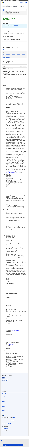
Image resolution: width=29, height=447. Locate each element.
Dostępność (3, 396)
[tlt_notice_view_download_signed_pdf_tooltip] (3, 49)
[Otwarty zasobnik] (3, 23)
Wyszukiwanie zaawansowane (8, 12)
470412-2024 (15, 26)
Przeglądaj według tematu (8, 13)
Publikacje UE (3, 410)
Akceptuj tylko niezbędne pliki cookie (18, 445)
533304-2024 (16, 25)
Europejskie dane (4, 406)
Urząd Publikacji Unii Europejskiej (6, 379)
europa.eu (13, 417)
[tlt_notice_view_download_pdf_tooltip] (3, 54)
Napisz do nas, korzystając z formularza (6, 423)
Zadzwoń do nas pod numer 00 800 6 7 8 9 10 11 (8, 420)
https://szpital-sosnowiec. (9, 171)
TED (2, 16)
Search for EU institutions (5, 428)
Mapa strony (3, 401)
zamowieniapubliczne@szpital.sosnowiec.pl (11, 40)
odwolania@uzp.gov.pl (10, 344)
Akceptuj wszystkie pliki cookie (7, 445)
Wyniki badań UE (4, 407)
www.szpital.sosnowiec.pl (15, 330)
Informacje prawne (4, 393)
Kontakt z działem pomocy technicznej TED (7, 386)
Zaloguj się (21, 2)
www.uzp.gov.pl (14, 346)
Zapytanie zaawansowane (16, 12)
